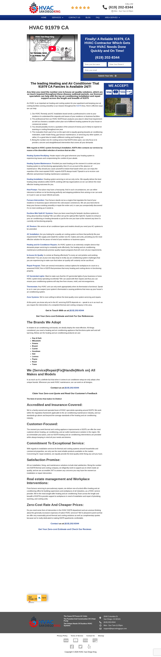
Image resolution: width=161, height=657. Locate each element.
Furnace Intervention (35, 200)
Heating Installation (35, 179)
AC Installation (33, 234)
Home (43, 17)
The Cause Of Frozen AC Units (75, 616)
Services (56, 17)
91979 (78, 106)
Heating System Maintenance (39, 163)
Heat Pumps (32, 190)
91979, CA (122, 39)
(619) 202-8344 (76, 310)
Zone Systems (33, 297)
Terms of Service (77, 636)
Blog (88, 17)
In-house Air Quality (35, 255)
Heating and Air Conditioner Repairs (42, 245)
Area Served (111, 17)
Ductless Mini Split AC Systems (40, 213)
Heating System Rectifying (38, 156)
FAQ (97, 17)
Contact (54, 523)
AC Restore (31, 226)
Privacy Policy (62, 636)
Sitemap (101, 636)
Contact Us (74, 17)
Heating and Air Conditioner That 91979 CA (68, 85)
